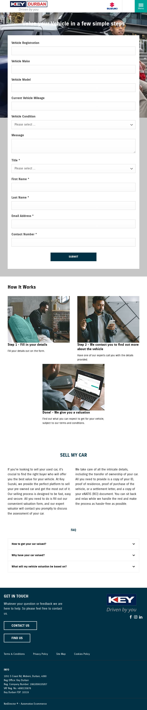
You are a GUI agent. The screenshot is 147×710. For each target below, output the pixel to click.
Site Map (61, 654)
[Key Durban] (29, 6)
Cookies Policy (82, 654)
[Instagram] (135, 617)
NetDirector (10, 704)
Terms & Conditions (14, 654)
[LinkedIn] (140, 617)
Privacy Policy (40, 654)
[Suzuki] (112, 6)
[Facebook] (130, 617)
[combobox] (73, 124)
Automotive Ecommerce (34, 704)
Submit (73, 257)
